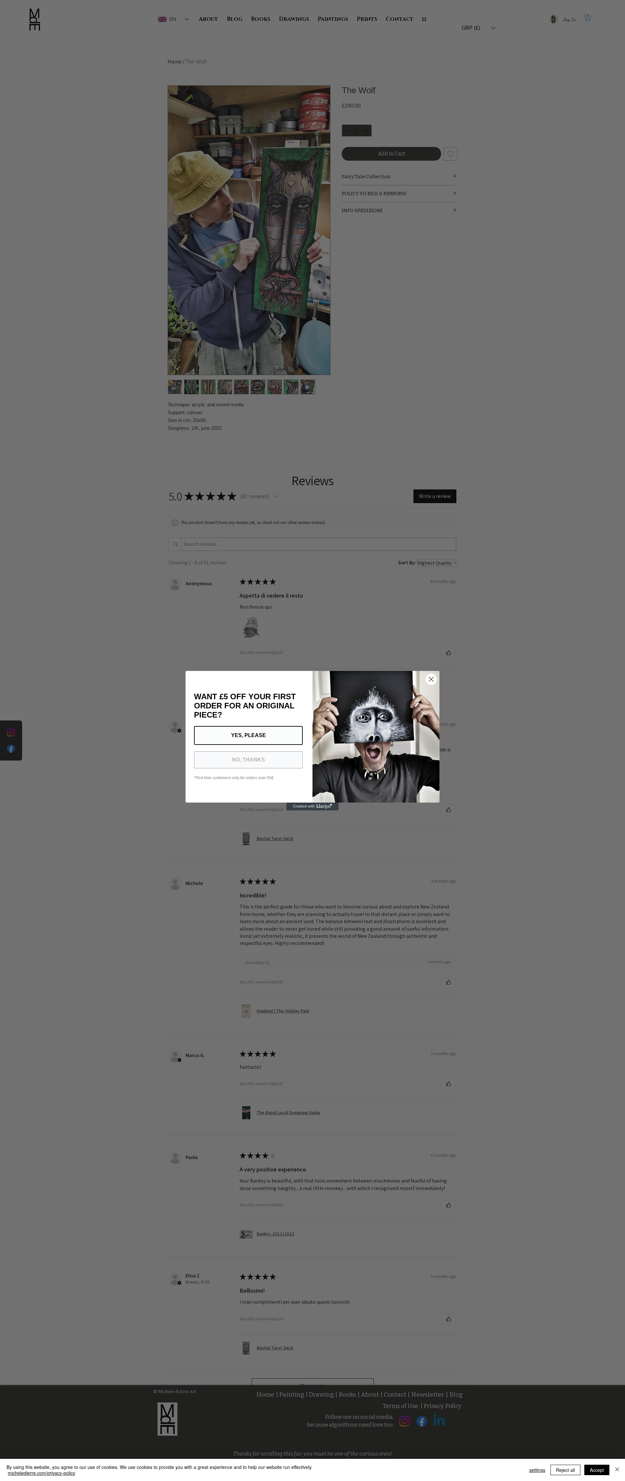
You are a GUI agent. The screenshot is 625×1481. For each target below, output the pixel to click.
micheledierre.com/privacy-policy (41, 1473)
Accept (597, 1470)
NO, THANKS (248, 759)
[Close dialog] (431, 679)
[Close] (617, 1470)
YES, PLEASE (248, 735)
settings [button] (537, 1470)
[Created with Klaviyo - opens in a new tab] (312, 806)
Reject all (565, 1470)
